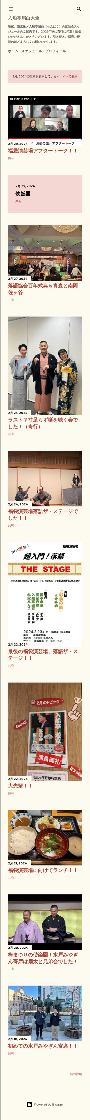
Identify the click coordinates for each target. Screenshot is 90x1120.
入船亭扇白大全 (24, 18)
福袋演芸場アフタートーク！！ (43, 150)
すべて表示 (70, 76)
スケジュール (31, 51)
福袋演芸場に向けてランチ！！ (43, 870)
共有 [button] (11, 158)
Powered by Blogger (49, 1104)
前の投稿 (76, 1074)
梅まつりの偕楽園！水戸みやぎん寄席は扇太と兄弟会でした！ (43, 958)
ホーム (13, 51)
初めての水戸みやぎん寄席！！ (43, 1046)
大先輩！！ (20, 785)
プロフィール (55, 51)
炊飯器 (23, 193)
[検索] (79, 8)
